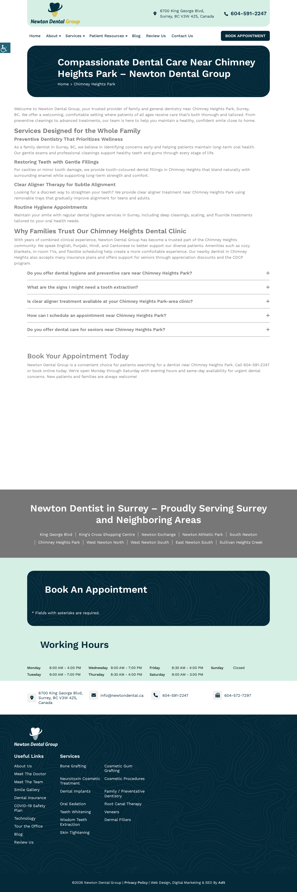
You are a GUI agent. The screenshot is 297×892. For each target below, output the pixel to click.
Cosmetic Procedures (124, 778)
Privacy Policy (136, 882)
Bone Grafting (73, 766)
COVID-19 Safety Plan (29, 808)
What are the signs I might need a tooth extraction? (82, 287)
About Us (23, 766)
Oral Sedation (73, 803)
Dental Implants (75, 791)
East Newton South (194, 542)
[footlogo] (36, 737)
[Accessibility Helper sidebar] (5, 48)
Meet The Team (28, 781)
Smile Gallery (27, 789)
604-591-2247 (249, 13)
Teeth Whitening (75, 811)
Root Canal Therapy (123, 803)
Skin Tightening (75, 832)
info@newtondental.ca (121, 695)
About (52, 35)
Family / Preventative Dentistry (124, 793)
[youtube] (41, 855)
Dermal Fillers (117, 819)
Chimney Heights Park (59, 542)
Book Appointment (245, 35)
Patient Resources (106, 35)
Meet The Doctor (30, 773)
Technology (24, 818)
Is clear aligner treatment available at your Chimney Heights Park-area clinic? (110, 301)
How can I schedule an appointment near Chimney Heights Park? (96, 315)
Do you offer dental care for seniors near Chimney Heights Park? (96, 329)
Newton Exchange (159, 534)
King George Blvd (56, 534)
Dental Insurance (30, 797)
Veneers (111, 811)
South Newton (243, 534)
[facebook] (18, 855)
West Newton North (105, 542)
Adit (221, 882)
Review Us (156, 35)
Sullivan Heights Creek (241, 542)
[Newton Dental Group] (55, 13)
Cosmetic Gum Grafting (118, 768)
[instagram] (30, 855)
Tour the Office (28, 826)
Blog (136, 35)
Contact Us (182, 35)
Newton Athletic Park (202, 534)
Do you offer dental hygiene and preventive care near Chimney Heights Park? (109, 273)
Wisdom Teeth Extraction (73, 822)
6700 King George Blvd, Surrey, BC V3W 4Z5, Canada (187, 13)
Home (34, 35)
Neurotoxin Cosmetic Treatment (80, 781)
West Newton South (150, 542)
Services (73, 35)
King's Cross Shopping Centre (107, 534)
